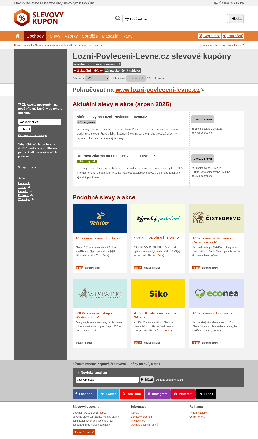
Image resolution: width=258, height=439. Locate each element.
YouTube (134, 394)
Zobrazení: (79, 78)
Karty (128, 36)
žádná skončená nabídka (122, 70)
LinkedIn (23, 191)
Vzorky (71, 36)
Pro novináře (138, 420)
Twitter (22, 187)
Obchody (35, 36)
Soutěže (90, 36)
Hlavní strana (21, 45)
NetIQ (102, 412)
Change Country (82, 432)
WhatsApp (24, 199)
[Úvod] (16, 36)
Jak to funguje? (235, 45)
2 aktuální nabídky (89, 70)
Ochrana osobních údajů (32, 135)
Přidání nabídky (198, 412)
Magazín (110, 36)
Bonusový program (141, 416)
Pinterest (23, 195)
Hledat (236, 18)
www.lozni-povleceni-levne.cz (95, 64)
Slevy (55, 36)
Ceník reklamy (197, 416)
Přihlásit (25, 129)
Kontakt (135, 412)
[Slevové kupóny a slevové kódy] (39, 25)
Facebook (24, 183)
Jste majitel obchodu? (213, 45)
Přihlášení (235, 36)
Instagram (159, 394)
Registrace (211, 36)
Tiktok (208, 394)
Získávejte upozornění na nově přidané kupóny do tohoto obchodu (40, 108)
